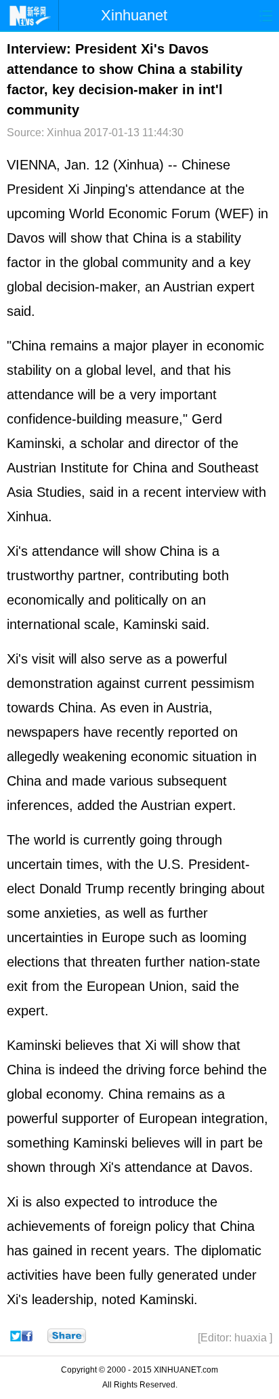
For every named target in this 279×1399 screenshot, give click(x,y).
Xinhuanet (134, 15)
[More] (66, 1336)
